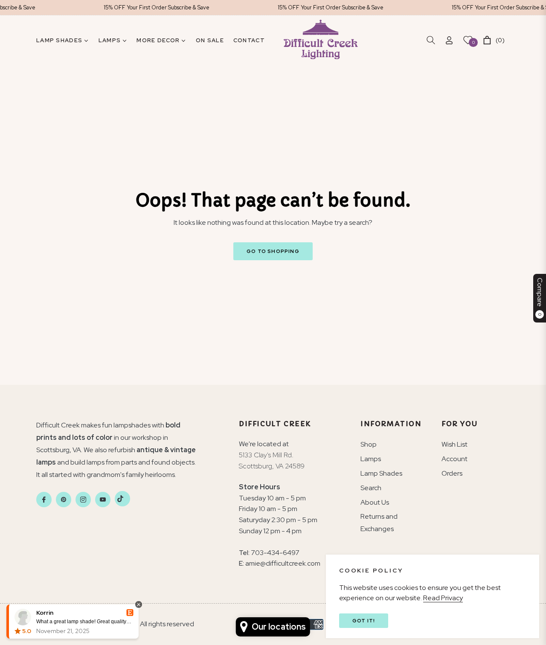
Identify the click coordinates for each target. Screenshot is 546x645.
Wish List (454, 444)
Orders (451, 473)
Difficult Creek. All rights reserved (144, 623)
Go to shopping (273, 251)
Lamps (370, 458)
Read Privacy (443, 597)
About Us (374, 502)
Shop (368, 444)
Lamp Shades (381, 473)
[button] (430, 40)
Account (454, 458)
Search (370, 487)
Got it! (363, 620)
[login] (449, 40)
